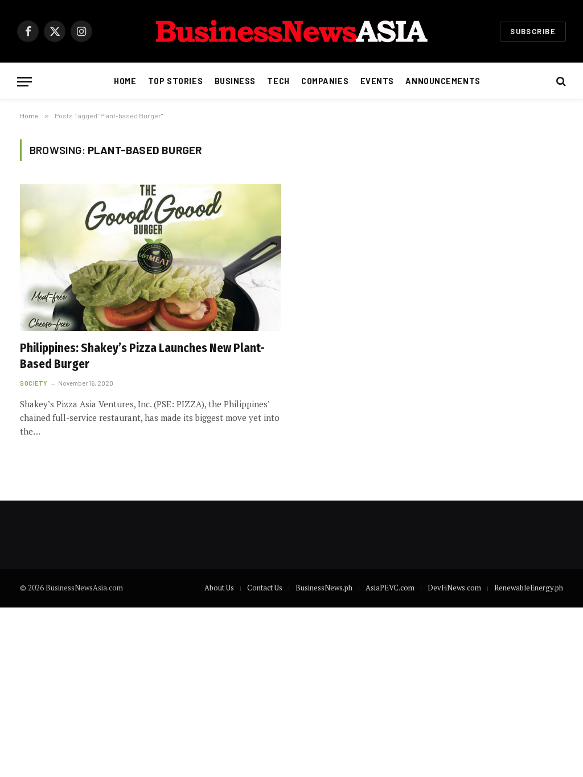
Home (125, 81)
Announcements (442, 81)
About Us (219, 587)
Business (235, 81)
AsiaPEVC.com (390, 587)
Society (34, 383)
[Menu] (24, 81)
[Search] (560, 81)
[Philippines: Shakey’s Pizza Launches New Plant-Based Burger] (150, 257)
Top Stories (175, 81)
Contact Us (264, 587)
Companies (324, 81)
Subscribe (533, 31)
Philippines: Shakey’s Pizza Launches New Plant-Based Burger (142, 356)
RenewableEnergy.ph (528, 587)
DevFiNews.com (454, 587)
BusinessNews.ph (323, 587)
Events (377, 81)
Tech (278, 81)
